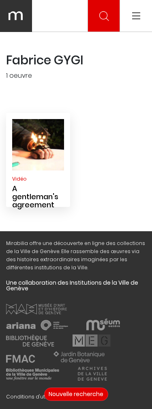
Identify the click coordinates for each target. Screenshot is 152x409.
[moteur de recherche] (104, 16)
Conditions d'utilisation (35, 396)
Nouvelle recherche (76, 394)
